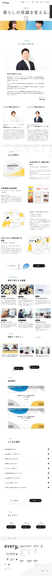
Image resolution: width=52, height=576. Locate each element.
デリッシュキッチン (30, 549)
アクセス (22, 552)
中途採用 (35, 549)
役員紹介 (22, 553)
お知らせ (41, 2)
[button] (2, 346)
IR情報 (37, 2)
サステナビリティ (23, 555)
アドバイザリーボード (37, 565)
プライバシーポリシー (8, 568)
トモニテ (29, 552)
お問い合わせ (47, 2)
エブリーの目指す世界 (24, 549)
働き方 (35, 552)
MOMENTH (29, 553)
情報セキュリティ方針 (8, 569)
